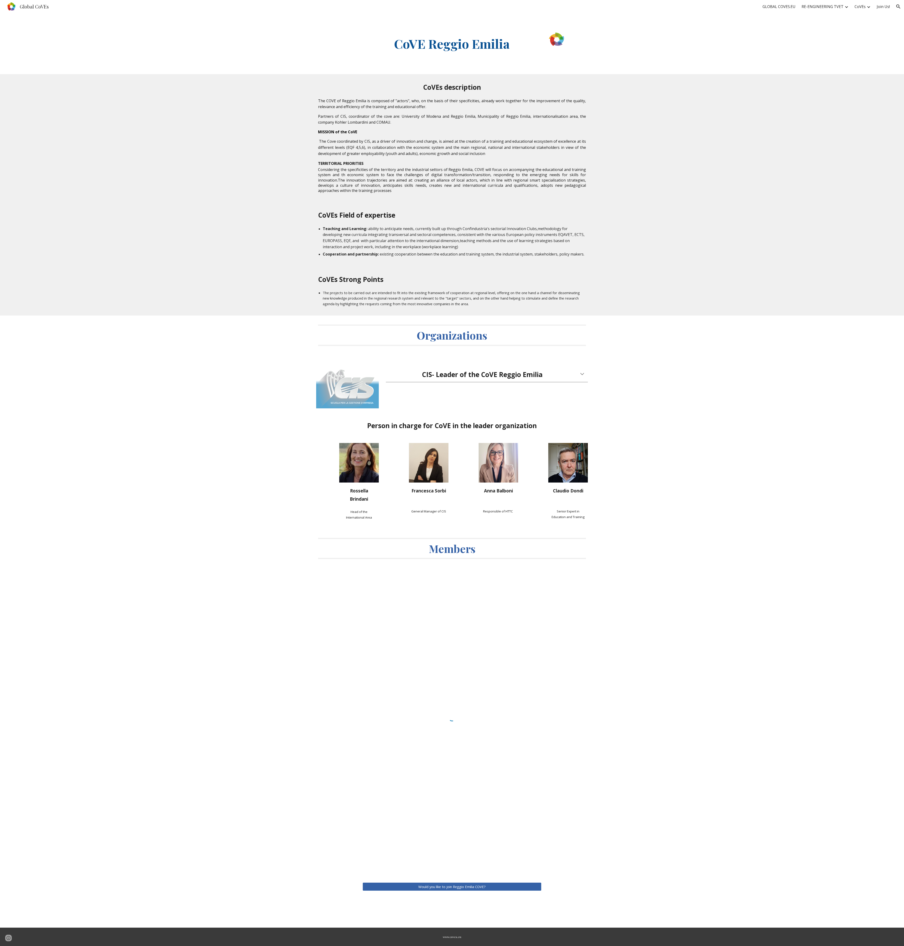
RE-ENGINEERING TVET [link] (822, 6)
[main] (452, 43)
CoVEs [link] (860, 6)
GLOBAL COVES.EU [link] (779, 6)
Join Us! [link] (883, 6)
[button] (898, 6)
